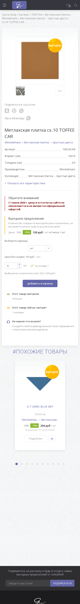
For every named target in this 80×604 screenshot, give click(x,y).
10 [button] (63, 464)
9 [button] (58, 464)
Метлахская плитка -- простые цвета (48, 142)
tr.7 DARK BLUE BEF (40, 406)
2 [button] (22, 464)
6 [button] (42, 464)
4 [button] (32, 464)
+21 (60, 91)
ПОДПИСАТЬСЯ (62, 583)
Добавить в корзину (40, 283)
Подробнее (35, 438)
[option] (40, 405)
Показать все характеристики (26, 183)
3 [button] (27, 464)
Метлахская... (49, 419)
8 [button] (53, 464)
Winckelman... (30, 419)
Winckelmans (13, 142)
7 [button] (48, 464)
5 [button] (37, 464)
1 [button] (17, 464)
